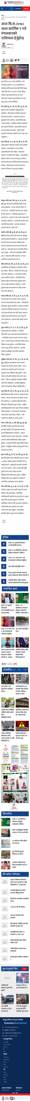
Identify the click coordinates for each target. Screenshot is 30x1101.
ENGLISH (26, 9)
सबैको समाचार (10, 44)
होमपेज (2, 15)
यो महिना (25, 670)
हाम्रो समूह (5, 1042)
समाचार (5, 1082)
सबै (24, 969)
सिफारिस (5, 1067)
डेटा (4, 1049)
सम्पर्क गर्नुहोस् (6, 1044)
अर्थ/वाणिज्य (6, 1060)
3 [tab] (16, 1092)
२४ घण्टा (13, 670)
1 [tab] (13, 1092)
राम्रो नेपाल (5, 1057)
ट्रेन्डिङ (4, 1062)
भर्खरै (4, 1077)
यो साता (19, 670)
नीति (4, 1052)
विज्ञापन (5, 1047)
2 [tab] (15, 1092)
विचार (4, 1065)
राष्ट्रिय (4, 1080)
